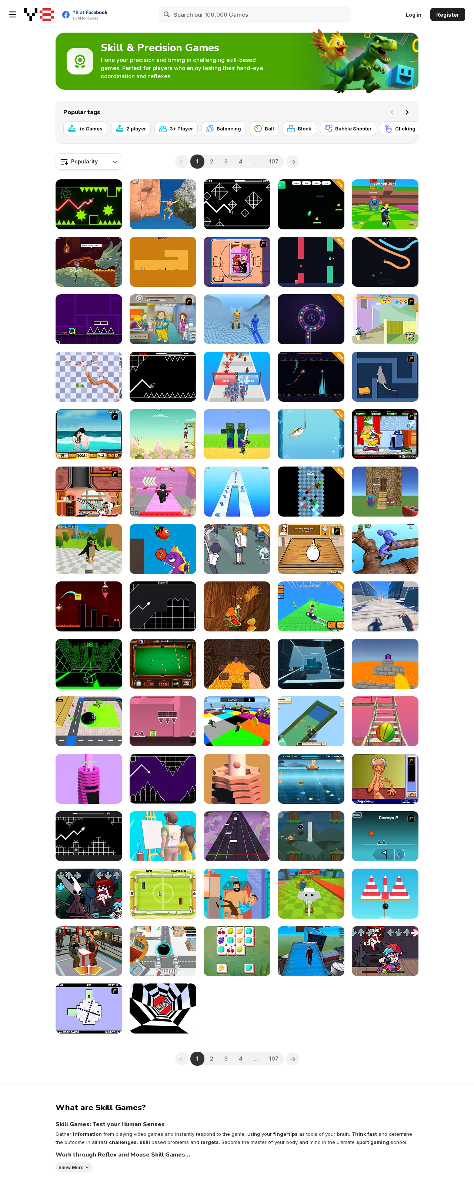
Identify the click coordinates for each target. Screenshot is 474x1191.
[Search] (167, 14)
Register (447, 14)
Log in (413, 14)
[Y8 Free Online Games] (39, 14)
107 (273, 161)
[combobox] (89, 161)
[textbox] (89, 161)
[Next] (407, 112)
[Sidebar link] (12, 14)
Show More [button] (71, 1167)
